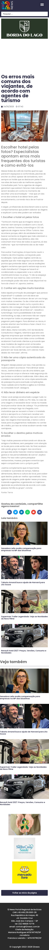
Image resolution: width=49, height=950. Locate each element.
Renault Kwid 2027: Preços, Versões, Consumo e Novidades (23, 651)
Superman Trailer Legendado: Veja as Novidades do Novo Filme (24, 617)
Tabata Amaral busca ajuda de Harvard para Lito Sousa (23, 583)
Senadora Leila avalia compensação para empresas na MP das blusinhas (21, 549)
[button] (42, 4)
